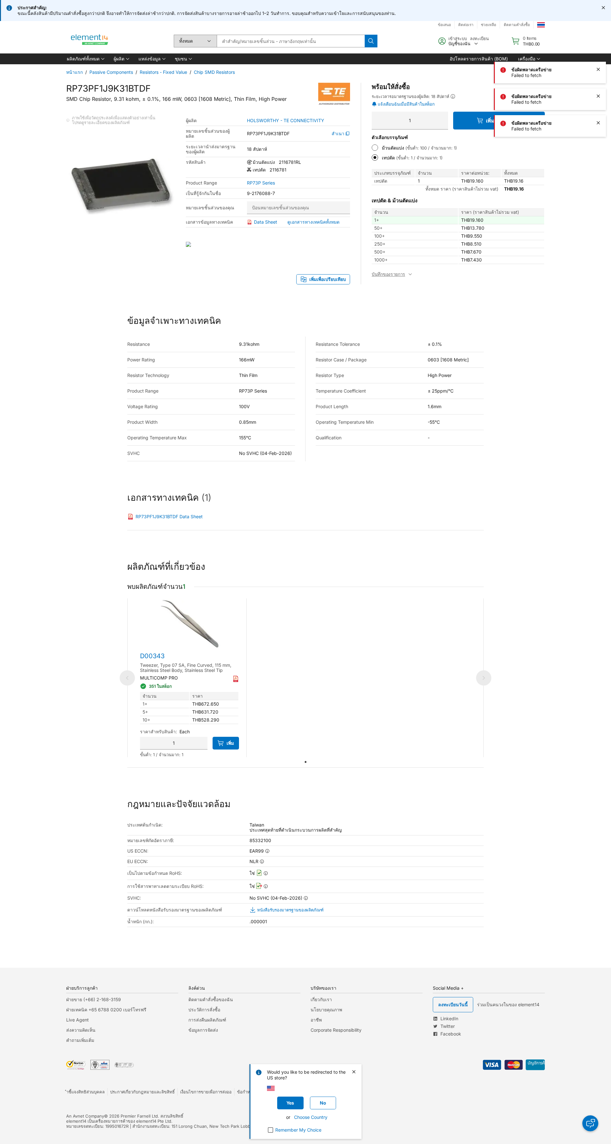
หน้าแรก (74, 72)
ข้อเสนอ (444, 24)
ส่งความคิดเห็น (80, 1030)
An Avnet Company (85, 1116)
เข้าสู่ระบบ (457, 38)
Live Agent (77, 1019)
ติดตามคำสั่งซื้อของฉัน (210, 999)
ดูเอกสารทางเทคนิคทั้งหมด (313, 222)
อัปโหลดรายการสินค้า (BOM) (479, 58)
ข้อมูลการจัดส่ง (203, 1030)
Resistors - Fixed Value (163, 72)
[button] (85, 58)
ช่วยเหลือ (488, 24)
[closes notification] (603, 7)
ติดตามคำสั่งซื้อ (517, 24)
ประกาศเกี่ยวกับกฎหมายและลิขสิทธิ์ (142, 1091)
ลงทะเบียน (479, 38)
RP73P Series (261, 182)
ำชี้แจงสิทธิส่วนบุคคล (85, 1091)
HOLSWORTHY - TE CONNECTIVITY (285, 120)
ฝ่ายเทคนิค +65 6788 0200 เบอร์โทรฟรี (106, 1009)
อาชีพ (316, 1019)
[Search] (371, 41)
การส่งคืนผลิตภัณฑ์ (207, 1019)
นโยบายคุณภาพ (326, 1009)
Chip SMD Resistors (214, 72)
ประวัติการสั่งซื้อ (204, 1009)
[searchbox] (291, 41)
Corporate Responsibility (336, 1030)
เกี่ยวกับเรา (321, 999)
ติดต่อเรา (466, 24)
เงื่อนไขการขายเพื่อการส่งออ (206, 1091)
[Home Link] (89, 41)
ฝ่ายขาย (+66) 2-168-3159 (93, 999)
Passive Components (111, 72)
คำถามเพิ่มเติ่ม (80, 1040)
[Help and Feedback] (590, 1123)
